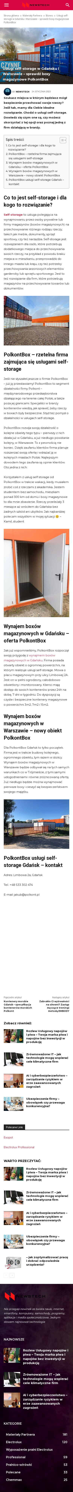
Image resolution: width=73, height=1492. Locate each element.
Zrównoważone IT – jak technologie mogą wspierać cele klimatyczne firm (47, 1057)
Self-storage (13, 214)
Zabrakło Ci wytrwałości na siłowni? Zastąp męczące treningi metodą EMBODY (54, 1006)
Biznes (49, 15)
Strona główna (11, 15)
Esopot (8, 1137)
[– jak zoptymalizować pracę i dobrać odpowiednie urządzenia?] (13, 1262)
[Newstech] (8, 91)
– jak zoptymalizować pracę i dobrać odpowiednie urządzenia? (47, 1260)
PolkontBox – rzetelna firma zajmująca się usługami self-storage (35, 156)
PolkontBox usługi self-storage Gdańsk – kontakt (36, 182)
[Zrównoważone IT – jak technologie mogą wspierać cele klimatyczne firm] (13, 1059)
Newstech (22, 91)
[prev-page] (6, 1275)
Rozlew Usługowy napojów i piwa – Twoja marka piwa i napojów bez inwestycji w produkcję (47, 1036)
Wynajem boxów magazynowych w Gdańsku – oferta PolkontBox (33, 165)
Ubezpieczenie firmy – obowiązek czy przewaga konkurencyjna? (45, 1102)
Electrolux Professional (19, 1147)
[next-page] (12, 1275)
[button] (68, 5)
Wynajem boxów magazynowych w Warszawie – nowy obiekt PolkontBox (34, 173)
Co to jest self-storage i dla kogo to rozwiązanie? (31, 148)
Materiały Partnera (32, 15)
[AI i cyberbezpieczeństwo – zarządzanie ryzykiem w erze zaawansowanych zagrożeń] (13, 1081)
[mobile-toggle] (6, 5)
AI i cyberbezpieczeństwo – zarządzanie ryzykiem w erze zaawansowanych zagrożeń (46, 1081)
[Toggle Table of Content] (61, 140)
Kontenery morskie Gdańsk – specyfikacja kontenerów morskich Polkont (18, 1006)
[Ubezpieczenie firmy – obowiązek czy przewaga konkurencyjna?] (13, 1104)
